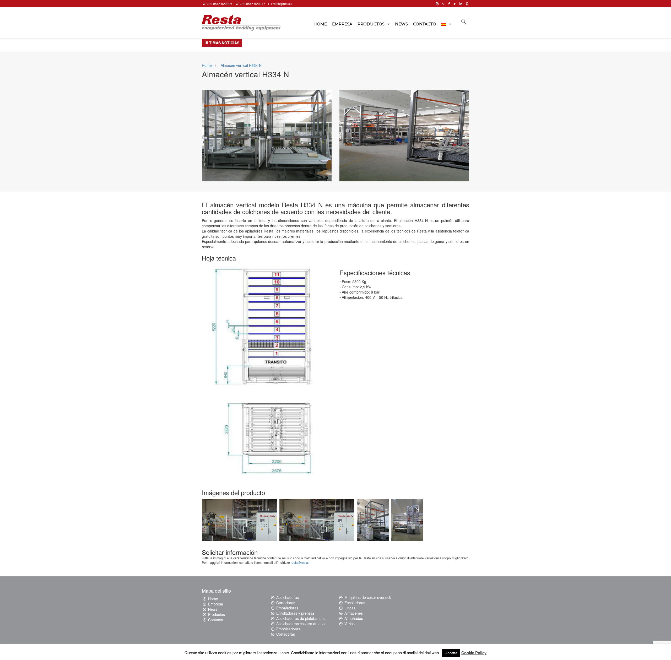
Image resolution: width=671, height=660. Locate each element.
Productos (216, 614)
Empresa (215, 604)
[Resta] (241, 21)
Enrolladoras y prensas (295, 613)
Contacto (215, 619)
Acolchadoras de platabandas (301, 618)
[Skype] (437, 3)
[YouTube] (455, 3)
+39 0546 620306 (219, 3)
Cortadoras (285, 634)
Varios (349, 623)
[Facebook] (449, 3)
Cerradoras (285, 602)
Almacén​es (353, 613)
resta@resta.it (283, 3)
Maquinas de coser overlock (367, 597)
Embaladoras (287, 607)
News (212, 609)
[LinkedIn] (461, 3)
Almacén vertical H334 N (241, 65)
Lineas (349, 607)
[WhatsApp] (443, 3)
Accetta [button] (451, 652)
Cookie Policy (473, 653)
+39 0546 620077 (252, 3)
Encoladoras (354, 602)
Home (207, 65)
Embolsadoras (288, 628)
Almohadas (353, 618)
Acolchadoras (287, 597)
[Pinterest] (467, 3)
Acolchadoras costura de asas (301, 623)
